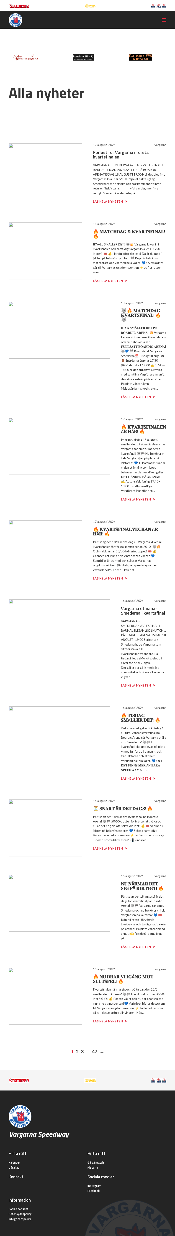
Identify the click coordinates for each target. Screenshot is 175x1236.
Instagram (94, 1185)
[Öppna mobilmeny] (164, 20)
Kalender (14, 1162)
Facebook (94, 1190)
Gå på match (96, 1162)
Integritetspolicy (20, 1219)
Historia (93, 1167)
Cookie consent (18, 1209)
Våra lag (14, 1167)
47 (94, 1051)
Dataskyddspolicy (20, 1214)
